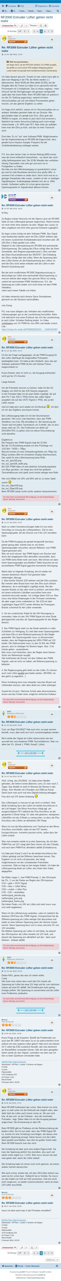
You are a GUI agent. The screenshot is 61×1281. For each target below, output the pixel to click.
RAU (9, 37)
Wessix (4, 1020)
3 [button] (34, 31)
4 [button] (37, 31)
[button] (19, 31)
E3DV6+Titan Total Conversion (14, 1062)
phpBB (22, 1272)
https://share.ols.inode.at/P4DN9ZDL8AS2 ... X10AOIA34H (29, 329)
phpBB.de (42, 1275)
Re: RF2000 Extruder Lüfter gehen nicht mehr (27, 49)
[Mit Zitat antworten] (52, 39)
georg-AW (12, 195)
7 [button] (48, 31)
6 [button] (44, 31)
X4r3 (9, 711)
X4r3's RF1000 (31, 753)
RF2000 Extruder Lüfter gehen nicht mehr (27, 19)
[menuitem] (10, 6)
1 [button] (28, 31)
